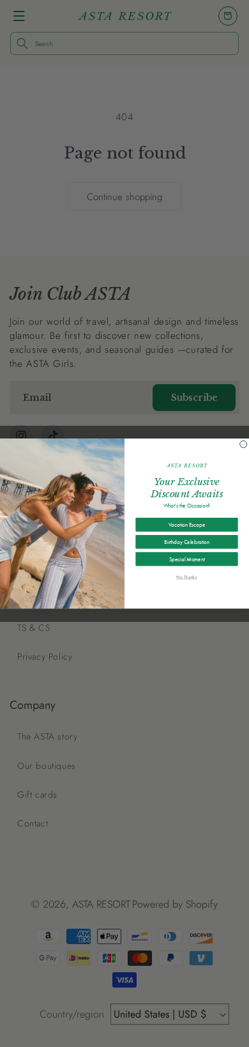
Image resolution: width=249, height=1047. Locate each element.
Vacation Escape (187, 524)
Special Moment (186, 558)
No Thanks (186, 577)
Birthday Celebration (186, 541)
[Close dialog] (243, 443)
